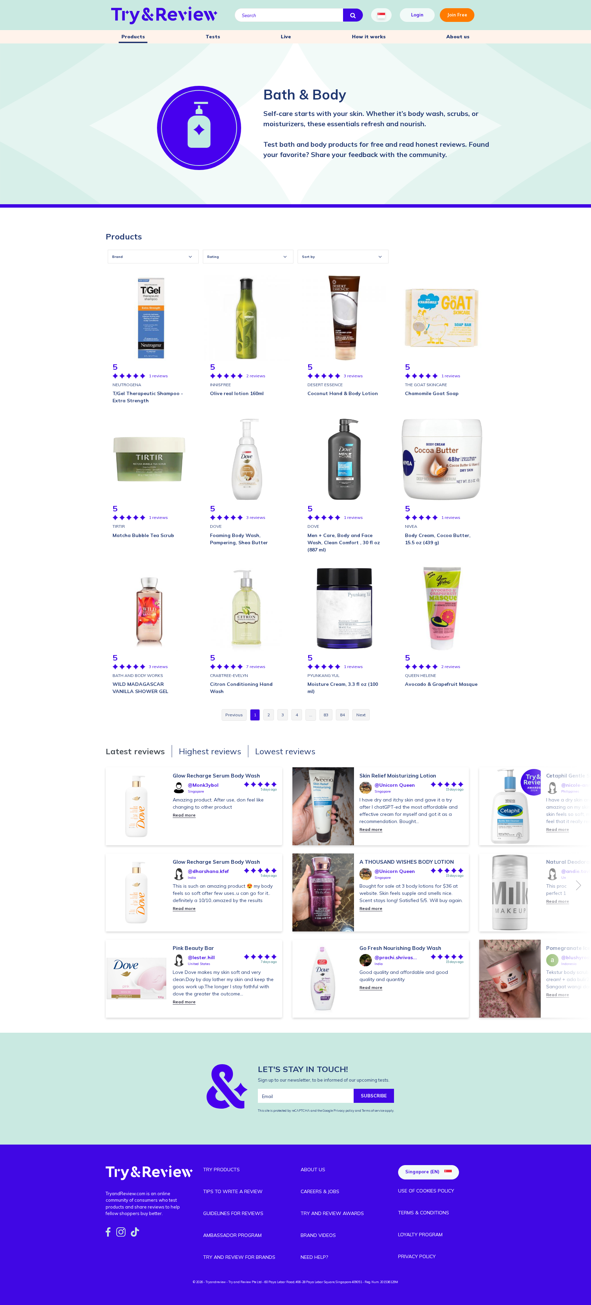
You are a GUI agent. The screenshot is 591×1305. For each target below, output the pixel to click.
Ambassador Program (232, 1235)
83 (326, 714)
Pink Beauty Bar (193, 948)
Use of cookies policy (426, 1191)
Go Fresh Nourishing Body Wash (400, 948)
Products (133, 37)
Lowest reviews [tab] (285, 751)
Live (286, 37)
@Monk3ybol (203, 785)
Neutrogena (127, 384)
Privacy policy (344, 1110)
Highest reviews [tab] (210, 751)
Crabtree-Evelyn (229, 675)
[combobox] (153, 256)
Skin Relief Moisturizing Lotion (397, 775)
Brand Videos (318, 1235)
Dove (216, 526)
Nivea (411, 526)
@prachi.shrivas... (396, 957)
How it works (369, 37)
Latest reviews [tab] (135, 751)
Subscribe (374, 1095)
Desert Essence (325, 384)
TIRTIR (119, 526)
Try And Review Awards (332, 1213)
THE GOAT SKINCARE (426, 384)
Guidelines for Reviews (233, 1213)
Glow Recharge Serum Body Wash (216, 775)
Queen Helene (420, 675)
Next (578, 885)
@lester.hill (201, 957)
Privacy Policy (417, 1256)
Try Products (221, 1169)
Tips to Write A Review (233, 1191)
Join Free (457, 14)
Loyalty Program (420, 1234)
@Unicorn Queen (395, 785)
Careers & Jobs (320, 1191)
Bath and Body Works (138, 675)
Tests (213, 37)
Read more (184, 815)
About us (458, 37)
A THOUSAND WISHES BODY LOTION (406, 862)
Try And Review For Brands (239, 1257)
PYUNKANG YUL (323, 675)
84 (342, 714)
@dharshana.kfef (208, 871)
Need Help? (314, 1257)
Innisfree (220, 384)
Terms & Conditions (423, 1213)
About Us (313, 1169)
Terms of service (372, 1110)
